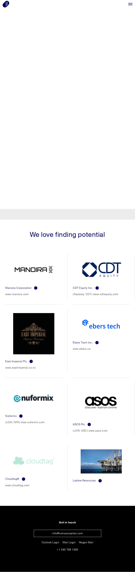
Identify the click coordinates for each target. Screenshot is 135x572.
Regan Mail (86, 542)
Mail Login (69, 542)
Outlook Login (50, 542)
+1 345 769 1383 (67, 550)
